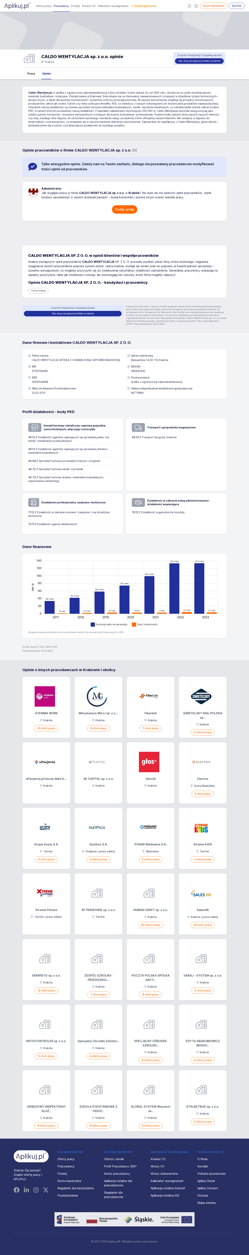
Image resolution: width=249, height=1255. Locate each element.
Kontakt (202, 1166)
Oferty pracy (43, 5)
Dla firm (237, 5)
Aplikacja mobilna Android (168, 1188)
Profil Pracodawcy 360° (120, 1166)
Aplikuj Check (206, 1181)
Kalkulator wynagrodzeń (113, 5)
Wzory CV (157, 1166)
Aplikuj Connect (207, 1188)
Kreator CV (89, 5)
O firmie (202, 1159)
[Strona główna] (17, 6)
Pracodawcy (61, 5)
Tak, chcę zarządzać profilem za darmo (199, 61)
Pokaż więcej (38, 290)
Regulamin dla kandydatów (75, 1188)
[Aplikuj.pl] (31, 1156)
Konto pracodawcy (117, 1173)
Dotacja (202, 1195)
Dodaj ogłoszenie (145, 5)
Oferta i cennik (114, 1159)
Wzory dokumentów (164, 1173)
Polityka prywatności (211, 1173)
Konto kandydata (213, 5)
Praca (31, 73)
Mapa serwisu (206, 1203)
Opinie (46, 73)
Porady (75, 5)
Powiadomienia (67, 1195)
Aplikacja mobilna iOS (165, 1195)
